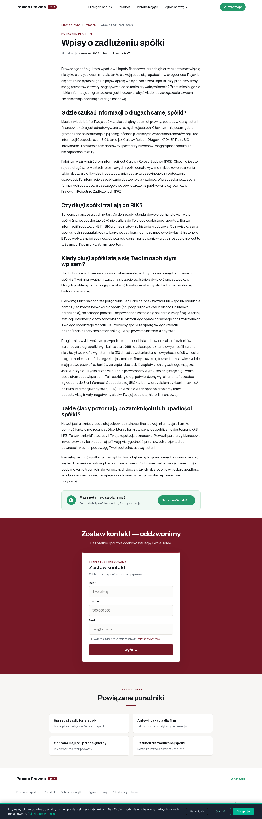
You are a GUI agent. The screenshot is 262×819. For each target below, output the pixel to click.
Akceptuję (243, 811)
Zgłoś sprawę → (176, 7)
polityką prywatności (149, 639)
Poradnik (124, 7)
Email (92, 620)
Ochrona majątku (147, 7)
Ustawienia (197, 811)
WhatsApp (238, 779)
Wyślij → (131, 650)
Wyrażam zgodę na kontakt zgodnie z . (128, 639)
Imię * (92, 583)
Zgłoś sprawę (97, 792)
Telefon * (95, 601)
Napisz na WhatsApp (176, 500)
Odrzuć (220, 811)
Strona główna (70, 25)
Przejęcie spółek (100, 7)
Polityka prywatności (126, 792)
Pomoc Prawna (35, 7)
